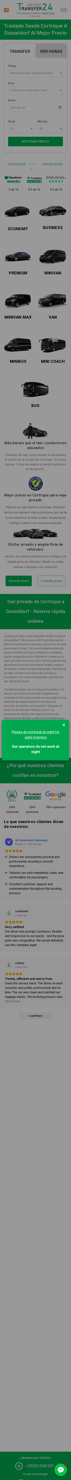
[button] (60, 1470)
